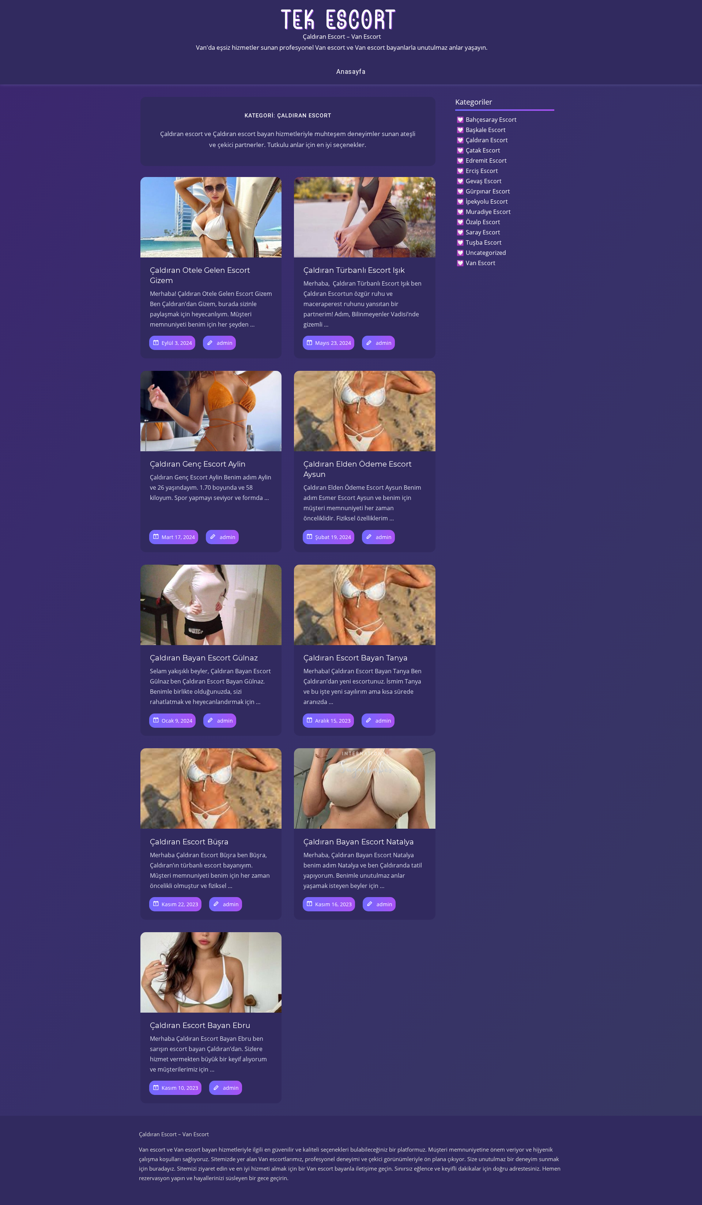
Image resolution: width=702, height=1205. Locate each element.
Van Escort (480, 263)
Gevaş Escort (484, 181)
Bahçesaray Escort (491, 120)
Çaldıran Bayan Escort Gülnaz (204, 658)
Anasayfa (351, 71)
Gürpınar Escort (488, 191)
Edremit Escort (486, 161)
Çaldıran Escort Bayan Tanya (355, 658)
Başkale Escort (486, 130)
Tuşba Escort (484, 242)
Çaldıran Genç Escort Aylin (198, 464)
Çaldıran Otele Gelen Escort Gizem (200, 275)
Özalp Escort (483, 222)
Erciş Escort (482, 171)
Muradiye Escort (488, 212)
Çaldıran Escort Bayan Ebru (200, 1025)
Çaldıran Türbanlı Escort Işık (354, 270)
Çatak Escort (483, 150)
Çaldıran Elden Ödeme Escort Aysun (357, 469)
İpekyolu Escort (487, 201)
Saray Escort (483, 232)
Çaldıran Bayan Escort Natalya (358, 841)
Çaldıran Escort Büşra (189, 841)
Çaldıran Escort (487, 140)
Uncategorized (486, 253)
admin (225, 342)
